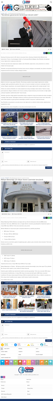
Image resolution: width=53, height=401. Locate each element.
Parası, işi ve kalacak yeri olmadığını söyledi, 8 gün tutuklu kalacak (26, 138)
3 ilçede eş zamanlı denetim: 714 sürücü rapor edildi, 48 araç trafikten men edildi (43, 311)
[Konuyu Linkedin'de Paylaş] (51, 53)
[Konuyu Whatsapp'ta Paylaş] (49, 53)
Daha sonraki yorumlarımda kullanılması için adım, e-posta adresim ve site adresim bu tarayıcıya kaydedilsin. (25, 165)
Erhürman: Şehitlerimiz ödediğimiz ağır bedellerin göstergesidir (26, 310)
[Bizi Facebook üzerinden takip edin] (2, 377)
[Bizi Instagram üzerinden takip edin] (4, 377)
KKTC (6, 13)
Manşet (7, 49)
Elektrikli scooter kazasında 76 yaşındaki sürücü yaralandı (44, 137)
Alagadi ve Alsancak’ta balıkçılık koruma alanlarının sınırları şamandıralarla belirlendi (9, 138)
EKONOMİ (5, 214)
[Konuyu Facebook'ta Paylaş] (44, 53)
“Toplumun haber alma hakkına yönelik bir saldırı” (26, 296)
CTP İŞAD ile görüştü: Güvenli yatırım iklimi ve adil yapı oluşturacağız (9, 297)
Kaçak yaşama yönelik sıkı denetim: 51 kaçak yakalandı (43, 296)
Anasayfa (2, 13)
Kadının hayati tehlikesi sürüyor (9, 309)
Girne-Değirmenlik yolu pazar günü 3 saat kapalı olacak (26, 124)
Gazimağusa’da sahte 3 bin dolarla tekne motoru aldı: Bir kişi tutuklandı (9, 125)
